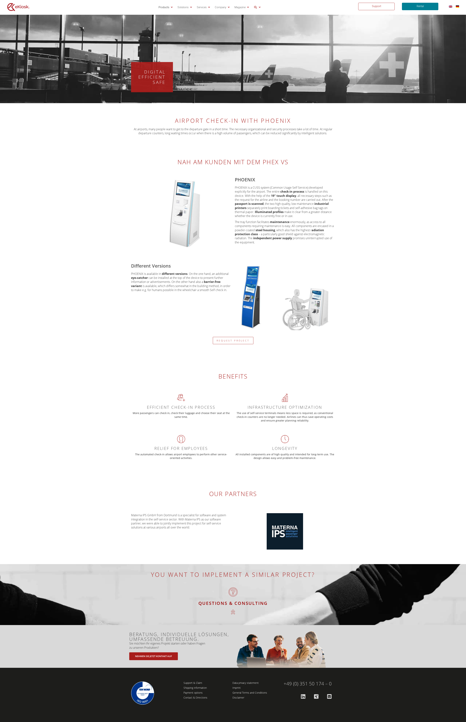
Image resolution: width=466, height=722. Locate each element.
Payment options (193, 692)
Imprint (236, 687)
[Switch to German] (457, 6)
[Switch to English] (450, 6)
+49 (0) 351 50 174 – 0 (308, 684)
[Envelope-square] (329, 696)
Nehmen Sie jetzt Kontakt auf (153, 656)
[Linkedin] (303, 696)
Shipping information (195, 687)
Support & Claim (192, 683)
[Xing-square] (316, 696)
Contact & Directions (195, 697)
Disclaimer (238, 697)
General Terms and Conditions (249, 692)
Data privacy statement (245, 683)
